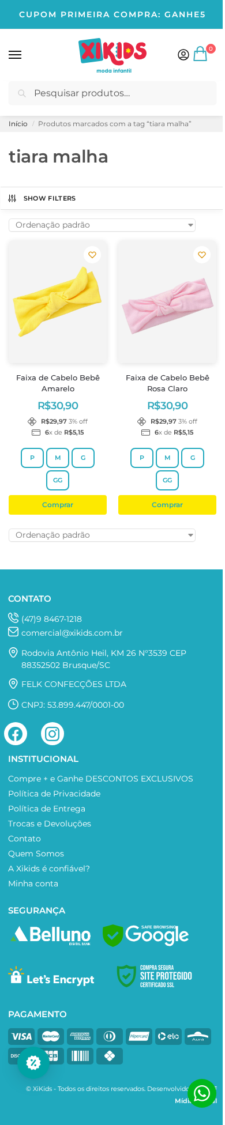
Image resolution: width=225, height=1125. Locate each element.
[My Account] (183, 55)
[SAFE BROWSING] (146, 944)
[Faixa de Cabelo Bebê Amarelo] (58, 301)
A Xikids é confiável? (49, 868)
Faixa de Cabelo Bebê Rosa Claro (167, 383)
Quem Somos (36, 853)
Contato (24, 838)
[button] (201, 58)
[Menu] (26, 55)
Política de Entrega (46, 808)
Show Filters (50, 198)
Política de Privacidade (54, 793)
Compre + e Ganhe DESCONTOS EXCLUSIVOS (100, 778)
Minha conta (33, 883)
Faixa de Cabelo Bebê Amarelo (58, 383)
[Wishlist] (92, 254)
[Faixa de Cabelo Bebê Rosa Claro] (167, 301)
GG (57, 480)
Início (18, 123)
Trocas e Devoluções (49, 823)
